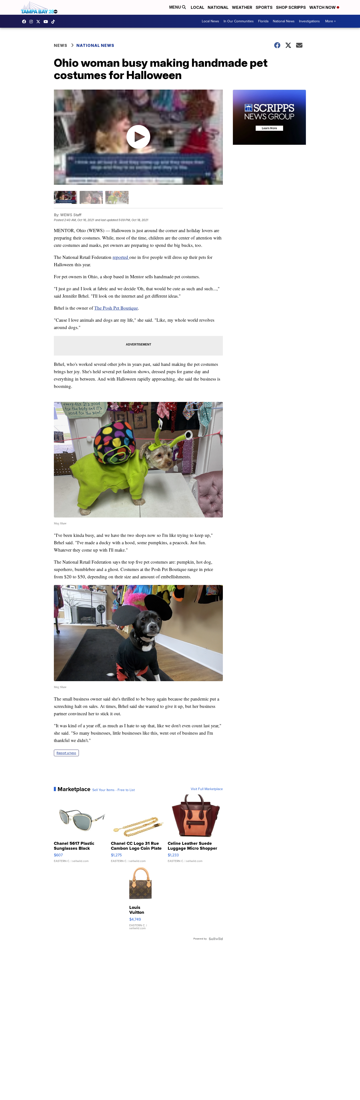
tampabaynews (25, 22)
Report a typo (66, 753)
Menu (175, 7)
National (218, 7)
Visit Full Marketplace (207, 789)
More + (330, 21)
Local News (210, 21)
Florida (263, 21)
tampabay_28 (32, 22)
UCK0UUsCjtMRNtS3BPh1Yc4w (47, 22)
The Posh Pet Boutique (116, 308)
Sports (264, 7)
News (60, 45)
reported (121, 257)
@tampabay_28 (54, 22)
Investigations (309, 21)
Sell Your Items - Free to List (113, 790)
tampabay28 (39, 22)
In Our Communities (239, 21)
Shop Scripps (291, 7)
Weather (242, 7)
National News (284, 21)
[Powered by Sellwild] (216, 939)
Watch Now (323, 7)
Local (197, 7)
